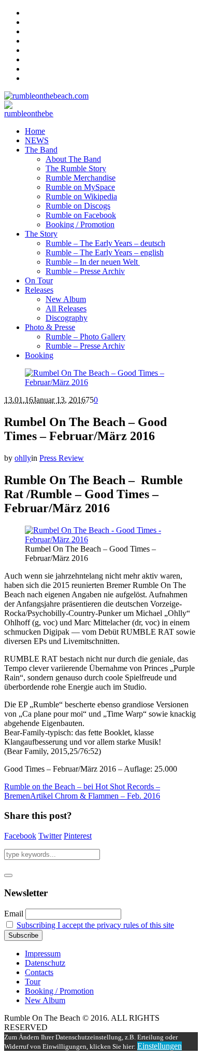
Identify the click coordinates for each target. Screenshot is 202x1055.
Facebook (20, 835)
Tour (32, 981)
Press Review (61, 458)
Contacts (39, 972)
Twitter (50, 835)
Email (13, 913)
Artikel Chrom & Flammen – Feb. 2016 (95, 795)
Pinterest (78, 835)
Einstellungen (159, 1046)
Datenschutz (45, 962)
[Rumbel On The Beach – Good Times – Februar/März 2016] (101, 382)
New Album (45, 1000)
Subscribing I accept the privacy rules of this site (95, 925)
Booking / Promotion (59, 991)
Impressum (43, 953)
